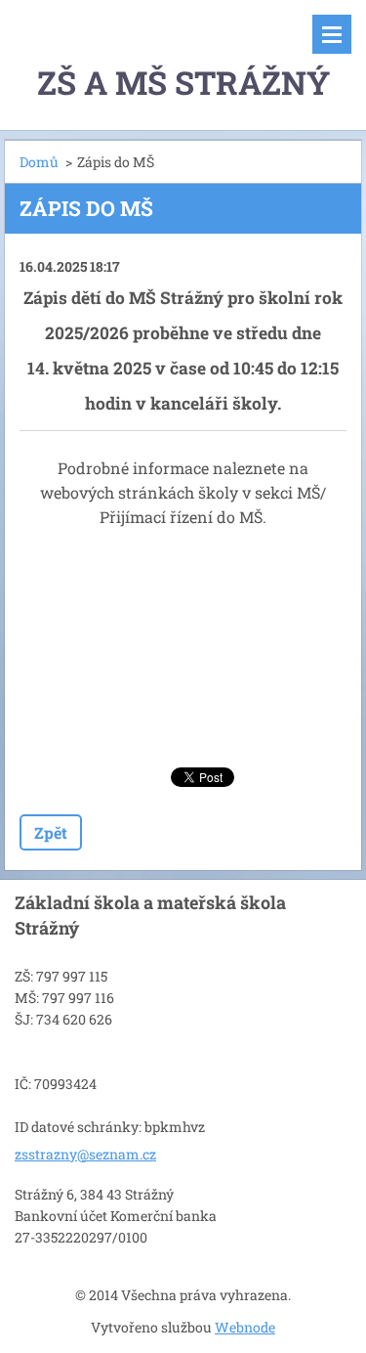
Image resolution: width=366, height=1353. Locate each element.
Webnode (245, 1327)
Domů (39, 162)
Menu (331, 34)
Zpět (50, 832)
